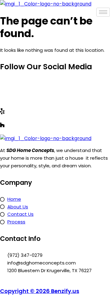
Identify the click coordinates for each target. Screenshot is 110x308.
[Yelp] (55, 111)
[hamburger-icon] (103, 12)
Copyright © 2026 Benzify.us (39, 291)
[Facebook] (55, 83)
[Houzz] (55, 125)
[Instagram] (55, 97)
